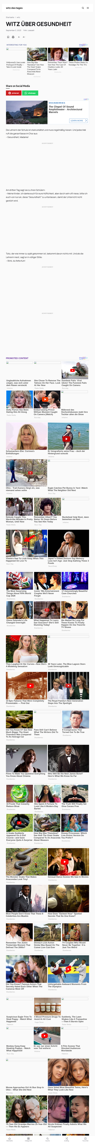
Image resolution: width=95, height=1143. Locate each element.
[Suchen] (83, 8)
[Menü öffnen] (88, 8)
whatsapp (32, 93)
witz (18, 17)
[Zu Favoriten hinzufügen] (8, 37)
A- (19, 37)
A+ (24, 37)
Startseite (10, 17)
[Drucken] (13, 37)
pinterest (15, 93)
